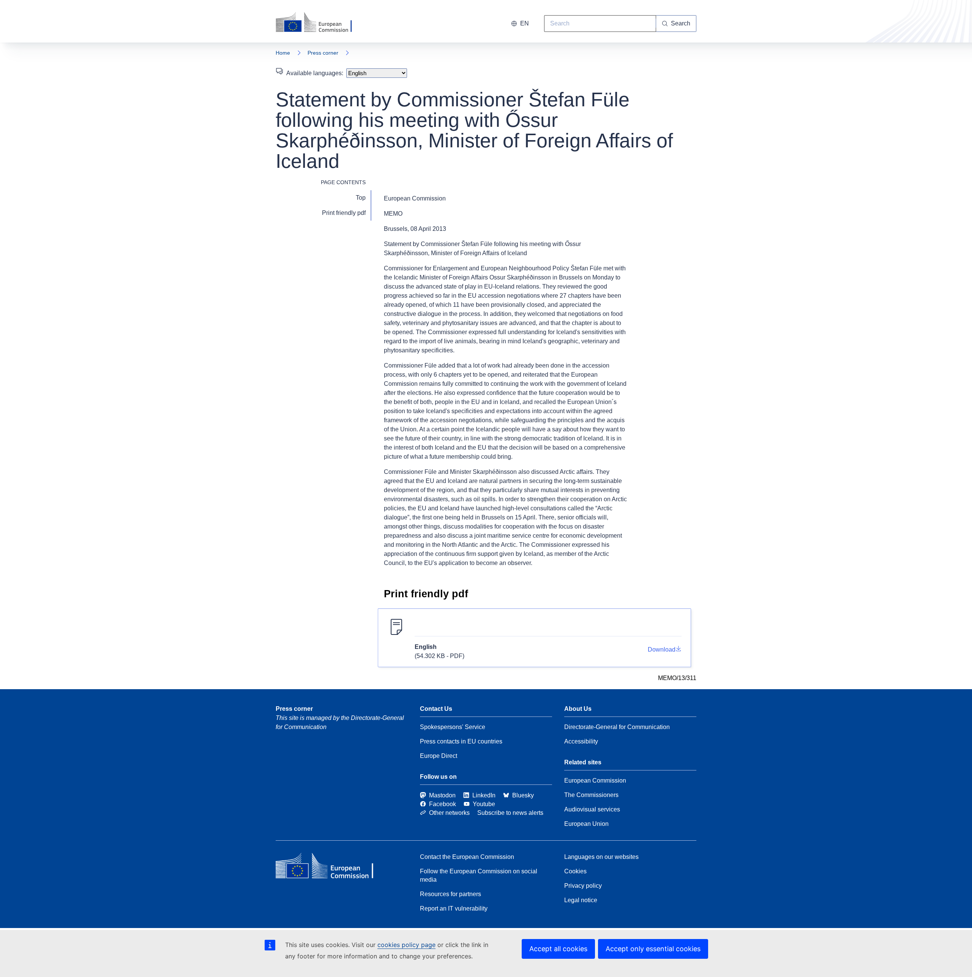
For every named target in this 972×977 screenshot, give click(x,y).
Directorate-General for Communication (617, 727)
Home (283, 53)
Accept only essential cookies (653, 949)
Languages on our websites (601, 857)
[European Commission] (318, 22)
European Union (586, 824)
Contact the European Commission (467, 857)
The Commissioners (591, 795)
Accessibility (581, 741)
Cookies (575, 871)
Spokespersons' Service (452, 727)
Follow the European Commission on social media (478, 875)
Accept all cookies (558, 949)
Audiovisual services (592, 809)
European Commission (595, 780)
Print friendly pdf (344, 213)
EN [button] (524, 23)
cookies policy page (406, 945)
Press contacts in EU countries (461, 741)
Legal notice (580, 900)
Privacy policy (583, 885)
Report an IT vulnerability (454, 908)
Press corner (323, 53)
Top (361, 197)
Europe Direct (438, 756)
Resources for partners (450, 894)
